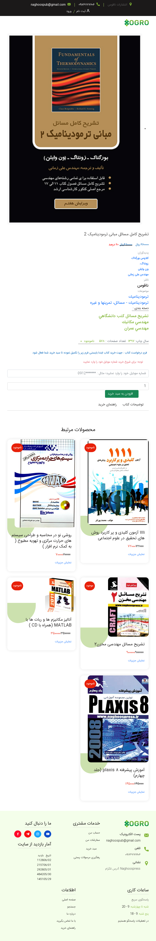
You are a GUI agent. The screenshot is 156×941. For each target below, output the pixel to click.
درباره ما (71, 913)
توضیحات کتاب (133, 404)
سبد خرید (91, 848)
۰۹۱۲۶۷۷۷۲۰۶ (87, 4)
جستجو (71, 906)
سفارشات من (93, 840)
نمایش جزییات (136, 554)
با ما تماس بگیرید (66, 921)
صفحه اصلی (69, 899)
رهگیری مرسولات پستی (87, 857)
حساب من (94, 832)
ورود (69, 11)
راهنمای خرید (107, 404)
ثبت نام (81, 11)
